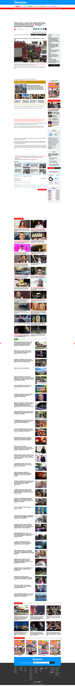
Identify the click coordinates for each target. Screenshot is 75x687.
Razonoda (36, 672)
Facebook (36, 156)
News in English (51, 672)
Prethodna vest (18, 178)
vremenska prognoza (54, 171)
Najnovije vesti (18, 603)
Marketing (57, 674)
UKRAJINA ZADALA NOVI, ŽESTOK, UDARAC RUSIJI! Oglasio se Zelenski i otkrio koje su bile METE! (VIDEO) (23, 438)
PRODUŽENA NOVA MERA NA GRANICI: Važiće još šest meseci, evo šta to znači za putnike (18, 170)
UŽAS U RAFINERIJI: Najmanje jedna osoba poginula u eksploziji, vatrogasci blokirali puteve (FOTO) (19, 165)
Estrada (31, 615)
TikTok (16, 157)
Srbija (15, 669)
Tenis (30, 672)
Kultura (36, 671)
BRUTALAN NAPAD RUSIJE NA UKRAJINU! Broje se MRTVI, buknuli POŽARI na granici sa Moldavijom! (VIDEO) (22, 474)
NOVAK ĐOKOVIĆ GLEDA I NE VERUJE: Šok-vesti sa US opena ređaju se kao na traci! (53, 51)
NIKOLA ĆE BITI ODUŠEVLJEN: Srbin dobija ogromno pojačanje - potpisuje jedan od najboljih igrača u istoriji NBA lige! (53, 633)
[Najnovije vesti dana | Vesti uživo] (30, 6)
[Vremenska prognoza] (51, 179)
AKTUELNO (16, 8)
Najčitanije (57, 34)
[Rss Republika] (37, 682)
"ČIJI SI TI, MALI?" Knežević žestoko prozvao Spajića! (22, 508)
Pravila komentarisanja (57, 672)
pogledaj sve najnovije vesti (54, 65)
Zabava (48, 6)
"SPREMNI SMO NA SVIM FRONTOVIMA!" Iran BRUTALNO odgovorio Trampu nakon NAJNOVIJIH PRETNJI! (24, 421)
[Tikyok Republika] (35, 682)
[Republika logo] (20, 2)
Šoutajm (31, 677)
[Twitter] (46, 29)
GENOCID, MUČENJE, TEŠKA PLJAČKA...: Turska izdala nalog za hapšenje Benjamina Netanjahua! (23, 395)
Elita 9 (31, 631)
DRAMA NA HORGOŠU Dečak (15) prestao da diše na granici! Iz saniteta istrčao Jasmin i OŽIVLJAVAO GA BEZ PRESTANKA (24, 483)
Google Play (29, 159)
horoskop (54, 130)
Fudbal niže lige (31, 670)
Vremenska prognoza (17, 631)
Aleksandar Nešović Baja (29, 8)
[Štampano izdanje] (19, 647)
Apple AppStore (34, 159)
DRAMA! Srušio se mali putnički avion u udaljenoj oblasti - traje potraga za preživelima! (23, 569)
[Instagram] (43, 29)
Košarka (31, 671)
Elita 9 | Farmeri (41, 668)
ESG (45, 670)
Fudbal (31, 669)
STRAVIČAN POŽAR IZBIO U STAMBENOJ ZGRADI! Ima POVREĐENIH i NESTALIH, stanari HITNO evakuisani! (24, 517)
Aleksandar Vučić (21, 8)
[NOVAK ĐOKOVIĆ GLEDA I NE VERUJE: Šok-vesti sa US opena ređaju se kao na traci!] (53, 610)
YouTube (43, 156)
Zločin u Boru (48, 8)
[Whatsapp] (39, 29)
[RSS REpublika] (39, 682)
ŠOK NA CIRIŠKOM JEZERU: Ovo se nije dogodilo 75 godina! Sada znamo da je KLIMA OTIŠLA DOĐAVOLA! (23, 595)
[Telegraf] (41, 29)
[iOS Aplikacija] (38, 35)
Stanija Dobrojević (61, 8)
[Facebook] (34, 29)
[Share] (36, 342)
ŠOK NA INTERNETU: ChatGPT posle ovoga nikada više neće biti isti (23, 386)
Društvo (15, 671)
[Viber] (36, 29)
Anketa (54, 151)
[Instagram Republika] (40, 682)
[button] (57, 132)
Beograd (15, 670)
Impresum (57, 669)
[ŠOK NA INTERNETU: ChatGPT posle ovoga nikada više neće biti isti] (41, 389)
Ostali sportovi (31, 676)
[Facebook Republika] (34, 682)
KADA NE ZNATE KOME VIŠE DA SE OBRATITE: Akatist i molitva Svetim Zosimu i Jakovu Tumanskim (33, 101)
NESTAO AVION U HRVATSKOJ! (21, 368)
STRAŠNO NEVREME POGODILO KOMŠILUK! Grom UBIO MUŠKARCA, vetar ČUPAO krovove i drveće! (22, 543)
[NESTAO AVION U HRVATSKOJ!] (41, 371)
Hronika (38, 6)
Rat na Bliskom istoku (37, 8)
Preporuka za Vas (18, 218)
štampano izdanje (54, 80)
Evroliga (31, 678)
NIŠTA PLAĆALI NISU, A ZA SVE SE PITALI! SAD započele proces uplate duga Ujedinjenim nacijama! (23, 352)
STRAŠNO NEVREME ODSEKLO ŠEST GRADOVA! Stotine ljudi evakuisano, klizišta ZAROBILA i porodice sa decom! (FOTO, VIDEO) (23, 491)
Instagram (40, 156)
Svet (46, 6)
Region (15, 369)
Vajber (22, 157)
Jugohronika (21, 670)
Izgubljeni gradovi (54, 8)
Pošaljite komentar (42, 189)
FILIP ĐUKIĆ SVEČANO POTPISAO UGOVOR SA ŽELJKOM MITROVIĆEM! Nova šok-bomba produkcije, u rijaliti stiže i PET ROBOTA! (53, 61)
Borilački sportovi (31, 674)
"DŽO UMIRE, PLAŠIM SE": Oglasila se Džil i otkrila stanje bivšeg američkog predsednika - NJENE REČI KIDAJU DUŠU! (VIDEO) (24, 552)
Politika (32, 167)
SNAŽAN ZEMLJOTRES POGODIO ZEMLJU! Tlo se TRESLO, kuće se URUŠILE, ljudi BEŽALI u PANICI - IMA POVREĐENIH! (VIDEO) (23, 561)
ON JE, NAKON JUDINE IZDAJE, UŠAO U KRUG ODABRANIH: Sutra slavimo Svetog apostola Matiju (18, 101)
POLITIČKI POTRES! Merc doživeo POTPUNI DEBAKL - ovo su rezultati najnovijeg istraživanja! (22, 586)
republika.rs (36, 684)
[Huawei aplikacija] (43, 35)
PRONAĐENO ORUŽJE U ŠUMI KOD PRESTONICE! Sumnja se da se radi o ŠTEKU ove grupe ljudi (23, 464)
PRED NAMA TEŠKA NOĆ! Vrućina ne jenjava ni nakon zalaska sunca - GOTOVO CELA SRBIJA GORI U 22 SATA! (53, 55)
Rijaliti (36, 670)
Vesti (21, 6)
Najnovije (50, 34)
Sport (47, 615)
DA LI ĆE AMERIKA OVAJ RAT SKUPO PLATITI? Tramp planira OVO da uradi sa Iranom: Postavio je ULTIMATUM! (24, 430)
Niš (49, 175)
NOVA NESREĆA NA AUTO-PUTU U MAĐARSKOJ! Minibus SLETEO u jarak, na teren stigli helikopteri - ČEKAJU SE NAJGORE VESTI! (24, 535)
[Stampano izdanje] (54, 90)
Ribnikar (43, 8)
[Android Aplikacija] (33, 35)
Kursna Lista (54, 188)
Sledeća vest (43, 178)
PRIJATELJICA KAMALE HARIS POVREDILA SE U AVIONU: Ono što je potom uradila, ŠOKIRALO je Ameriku (23, 577)
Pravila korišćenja (57, 670)
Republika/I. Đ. (21, 29)
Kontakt (56, 673)
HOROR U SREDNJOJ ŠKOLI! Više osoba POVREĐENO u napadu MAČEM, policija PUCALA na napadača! (23, 412)
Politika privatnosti (57, 675)
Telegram (19, 157)
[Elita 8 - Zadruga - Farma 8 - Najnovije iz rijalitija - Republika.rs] (53, 6)
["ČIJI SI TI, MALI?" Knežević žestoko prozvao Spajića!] (41, 510)
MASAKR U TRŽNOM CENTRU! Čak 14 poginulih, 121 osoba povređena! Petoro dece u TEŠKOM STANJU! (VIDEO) (23, 360)
